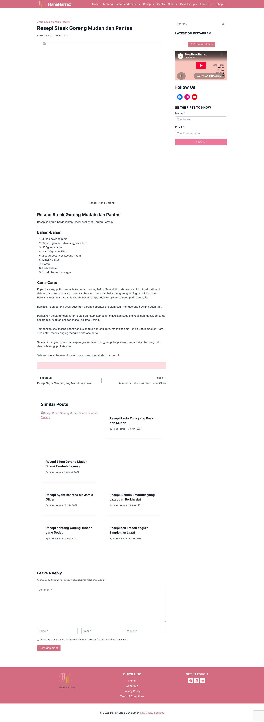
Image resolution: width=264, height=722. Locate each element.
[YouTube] (194, 97)
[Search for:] (201, 23)
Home (95, 4)
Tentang (108, 4)
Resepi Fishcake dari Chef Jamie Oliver (142, 381)
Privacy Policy (132, 691)
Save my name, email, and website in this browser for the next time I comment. (84, 639)
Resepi (66, 22)
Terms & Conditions (132, 696)
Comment (45, 589)
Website (132, 631)
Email (87, 631)
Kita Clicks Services (152, 712)
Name (43, 631)
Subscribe (201, 141)
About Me (132, 685)
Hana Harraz (46, 35)
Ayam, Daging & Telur (49, 22)
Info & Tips (206, 4)
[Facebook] (180, 97)
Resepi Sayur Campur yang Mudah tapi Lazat (65, 381)
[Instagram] (187, 97)
